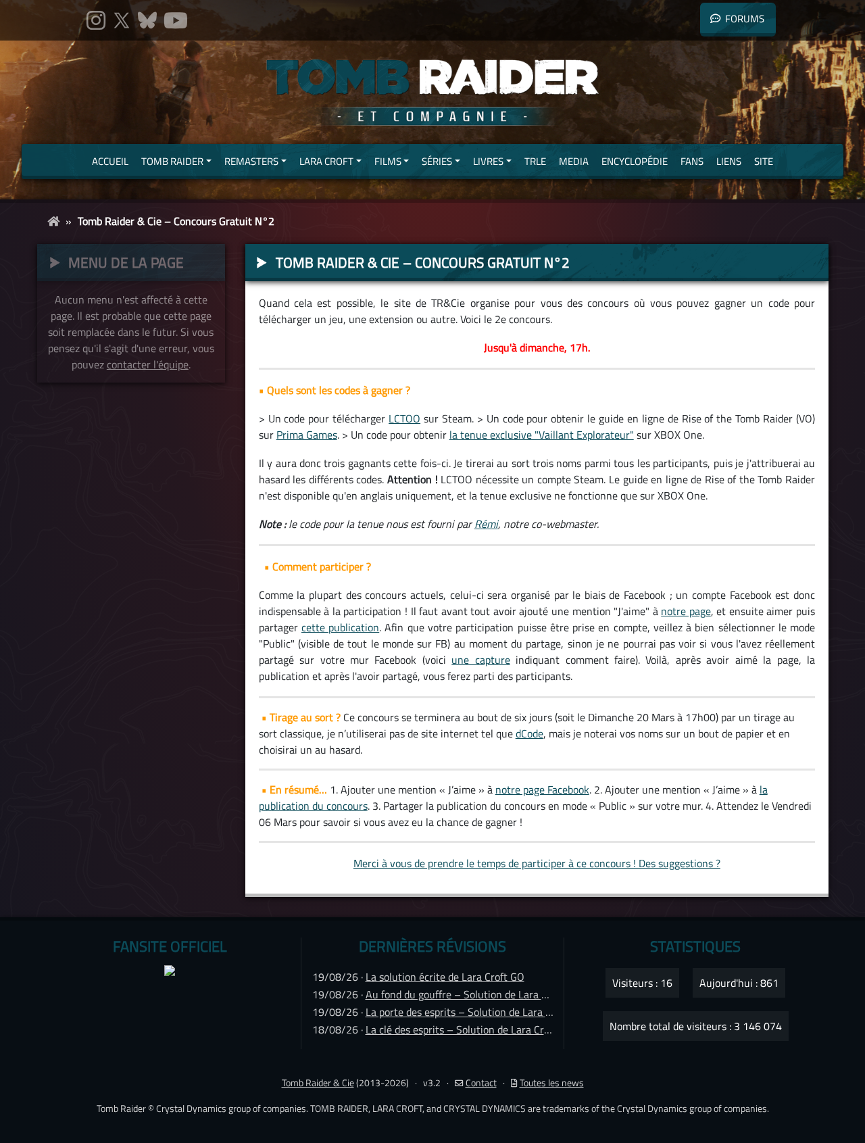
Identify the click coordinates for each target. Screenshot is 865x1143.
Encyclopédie (634, 161)
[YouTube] (176, 20)
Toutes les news (552, 1082)
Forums (744, 18)
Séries (437, 161)
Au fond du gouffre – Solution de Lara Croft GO (473, 994)
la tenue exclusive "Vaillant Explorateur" (541, 435)
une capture (480, 660)
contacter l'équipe (148, 364)
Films (387, 161)
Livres (488, 161)
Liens (728, 161)
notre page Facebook (542, 789)
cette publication (340, 627)
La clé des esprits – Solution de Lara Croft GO (470, 1029)
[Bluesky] (147, 20)
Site (763, 161)
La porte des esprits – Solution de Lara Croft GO (475, 1012)
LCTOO (404, 418)
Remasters (251, 161)
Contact (481, 1082)
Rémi (486, 524)
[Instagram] (95, 20)
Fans (692, 161)
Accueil (110, 161)
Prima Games (306, 435)
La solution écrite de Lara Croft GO (445, 977)
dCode (529, 733)
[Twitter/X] (121, 20)
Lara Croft (326, 161)
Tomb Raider (172, 161)
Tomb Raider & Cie (318, 1082)
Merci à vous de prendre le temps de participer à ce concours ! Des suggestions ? (536, 863)
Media (574, 161)
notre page (686, 611)
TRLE (535, 161)
